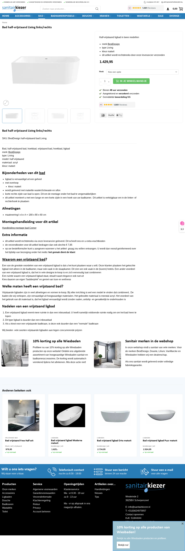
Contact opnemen (134, 514)
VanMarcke (171, 351)
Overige (174, 16)
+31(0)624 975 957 (152, 2)
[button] (167, 9)
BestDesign (114, 44)
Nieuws (98, 493)
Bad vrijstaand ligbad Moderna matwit (66, 441)
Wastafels (143, 16)
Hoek (101, 72)
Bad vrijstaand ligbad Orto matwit (114, 440)
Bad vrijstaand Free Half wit (19, 440)
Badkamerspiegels (63, 16)
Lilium (162, 351)
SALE (160, 16)
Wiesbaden (76, 347)
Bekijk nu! (123, 545)
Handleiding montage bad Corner (19, 228)
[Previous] (7, 70)
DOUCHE (87, 16)
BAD (40, 16)
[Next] (85, 70)
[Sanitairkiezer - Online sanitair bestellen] (14, 9)
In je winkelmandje (133, 81)
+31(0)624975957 (137, 510)
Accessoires (22, 16)
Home (5, 16)
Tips (97, 497)
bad (42, 173)
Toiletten (123, 16)
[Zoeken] (97, 9)
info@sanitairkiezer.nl (173, 2)
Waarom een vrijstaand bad (23, 259)
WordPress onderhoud (46, 538)
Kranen (104, 16)
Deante (153, 351)
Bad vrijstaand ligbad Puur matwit (160, 440)
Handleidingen (102, 489)
